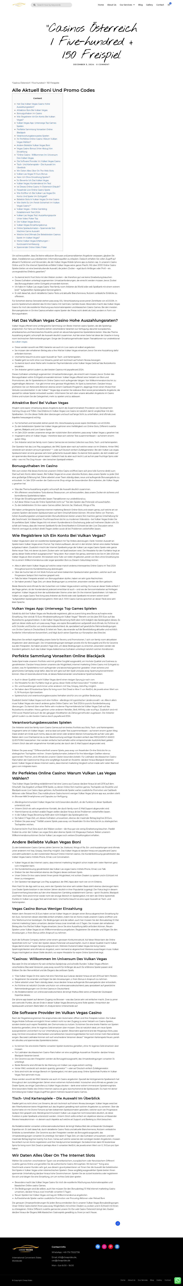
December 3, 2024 (83, 64)
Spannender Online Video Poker (32, 247)
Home (101, 5)
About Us (111, 5)
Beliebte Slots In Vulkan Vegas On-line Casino (38, 199)
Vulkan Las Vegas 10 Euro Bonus (32, 174)
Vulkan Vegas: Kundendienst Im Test (34, 183)
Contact (160, 5)
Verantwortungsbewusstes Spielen (33, 136)
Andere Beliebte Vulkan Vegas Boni (33, 145)
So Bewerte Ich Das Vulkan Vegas (33, 180)
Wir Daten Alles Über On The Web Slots (35, 171)
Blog (140, 5)
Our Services (126, 5)
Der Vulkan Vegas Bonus (28, 222)
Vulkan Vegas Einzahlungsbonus (32, 225)
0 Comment (103, 64)
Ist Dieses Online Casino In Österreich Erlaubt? (38, 186)
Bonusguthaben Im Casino (29, 113)
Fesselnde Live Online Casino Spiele (33, 190)
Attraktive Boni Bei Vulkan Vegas (32, 110)
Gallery (149, 5)
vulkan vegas (21, 342)
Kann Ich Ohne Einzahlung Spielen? (33, 177)
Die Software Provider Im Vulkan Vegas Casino (38, 161)
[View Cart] (169, 5)
